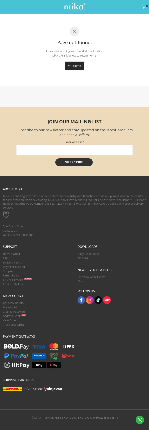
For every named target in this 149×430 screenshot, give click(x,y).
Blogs (81, 281)
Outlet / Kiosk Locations (18, 235)
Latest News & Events (91, 277)
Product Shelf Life (14, 284)
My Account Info (13, 303)
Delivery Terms (12, 262)
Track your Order (13, 324)
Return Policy (11, 275)
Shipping (8, 271)
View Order (10, 320)
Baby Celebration (88, 254)
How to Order (11, 254)
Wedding (82, 258)
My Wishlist (10, 307)
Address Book (12, 316)
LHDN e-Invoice (13, 280)
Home (76, 66)
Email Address (75, 142)
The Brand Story (13, 226)
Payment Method (14, 267)
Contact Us (10, 230)
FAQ (5, 258)
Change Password (14, 311)
